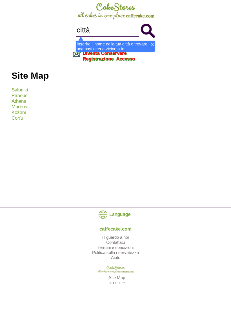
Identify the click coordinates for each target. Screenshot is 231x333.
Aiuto (115, 257)
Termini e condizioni (115, 247)
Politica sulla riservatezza (115, 252)
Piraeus (20, 95)
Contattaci (115, 242)
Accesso (125, 59)
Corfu (17, 118)
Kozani (19, 112)
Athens (19, 101)
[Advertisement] (115, 164)
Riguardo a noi (115, 237)
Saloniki (20, 90)
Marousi (20, 106)
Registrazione (98, 59)
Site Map (117, 277)
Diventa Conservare (104, 53)
